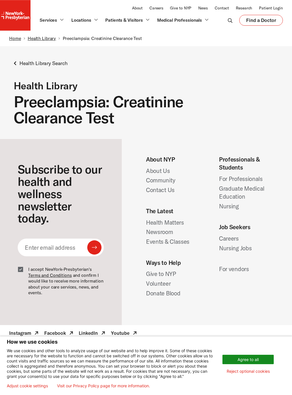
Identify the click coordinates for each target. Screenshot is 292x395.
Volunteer (158, 283)
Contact (222, 8)
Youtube (124, 334)
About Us (158, 170)
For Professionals (241, 178)
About (137, 8)
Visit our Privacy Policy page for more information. (103, 386)
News (203, 8)
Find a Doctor (261, 21)
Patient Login (271, 8)
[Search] (230, 20)
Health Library (42, 38)
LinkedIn (92, 334)
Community (160, 180)
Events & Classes (167, 241)
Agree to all (248, 359)
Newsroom (159, 231)
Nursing (229, 206)
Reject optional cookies (248, 371)
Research (244, 8)
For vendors (234, 269)
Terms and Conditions (50, 275)
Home (15, 38)
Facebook (59, 334)
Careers (156, 8)
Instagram (24, 334)
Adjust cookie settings (27, 386)
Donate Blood (163, 293)
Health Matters (165, 222)
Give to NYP (180, 8)
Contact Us (160, 190)
